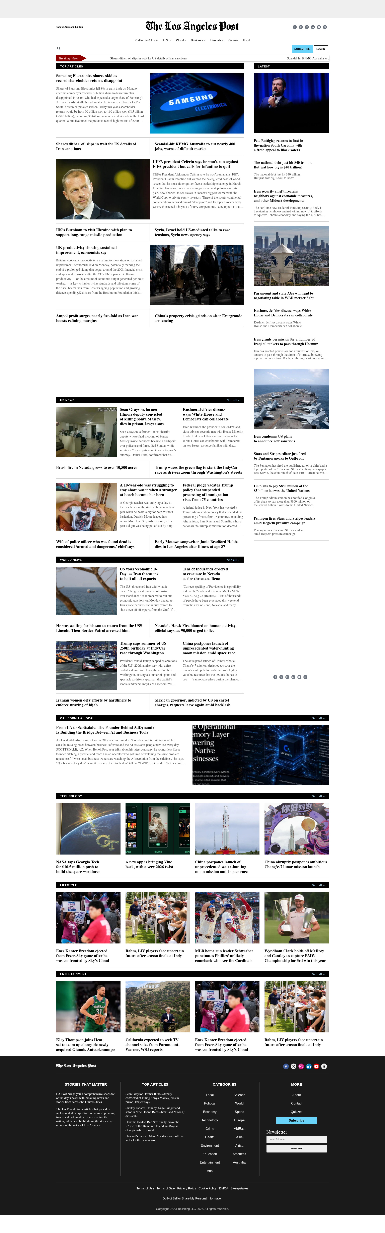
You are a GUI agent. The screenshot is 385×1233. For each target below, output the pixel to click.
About (296, 1095)
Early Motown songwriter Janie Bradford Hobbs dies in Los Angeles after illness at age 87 (196, 544)
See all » (233, 400)
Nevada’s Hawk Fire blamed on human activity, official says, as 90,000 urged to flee (195, 628)
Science (239, 1095)
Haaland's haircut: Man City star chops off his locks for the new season (154, 1138)
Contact (296, 1103)
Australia (239, 1162)
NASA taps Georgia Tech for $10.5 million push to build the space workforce (78, 867)
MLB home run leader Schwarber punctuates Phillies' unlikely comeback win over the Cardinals (224, 955)
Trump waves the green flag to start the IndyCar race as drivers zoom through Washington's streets (198, 470)
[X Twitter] (301, 27)
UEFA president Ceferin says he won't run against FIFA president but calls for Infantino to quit (195, 164)
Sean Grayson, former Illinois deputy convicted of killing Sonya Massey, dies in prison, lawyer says (142, 416)
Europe (239, 1120)
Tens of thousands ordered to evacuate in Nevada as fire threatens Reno (205, 574)
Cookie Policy (208, 1188)
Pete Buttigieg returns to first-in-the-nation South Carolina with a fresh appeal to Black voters (279, 145)
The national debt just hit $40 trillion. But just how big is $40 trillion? (283, 164)
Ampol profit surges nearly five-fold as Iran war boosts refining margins (97, 318)
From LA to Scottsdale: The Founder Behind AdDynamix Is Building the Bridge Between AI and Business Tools (105, 730)
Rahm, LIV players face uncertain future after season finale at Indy (155, 953)
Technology (210, 1120)
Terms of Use (145, 1188)
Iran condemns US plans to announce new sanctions (274, 438)
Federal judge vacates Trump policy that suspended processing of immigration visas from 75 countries (208, 492)
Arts (210, 1171)
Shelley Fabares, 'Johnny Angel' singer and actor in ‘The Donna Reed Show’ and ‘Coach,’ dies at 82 (155, 1112)
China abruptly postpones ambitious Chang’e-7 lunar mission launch (295, 864)
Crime (210, 1128)
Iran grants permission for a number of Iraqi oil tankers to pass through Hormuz (286, 341)
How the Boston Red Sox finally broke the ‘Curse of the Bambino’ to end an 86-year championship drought (152, 1126)
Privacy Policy (186, 1188)
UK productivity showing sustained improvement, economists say (86, 250)
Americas (239, 1154)
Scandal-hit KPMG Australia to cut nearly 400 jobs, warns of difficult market (307, 58)
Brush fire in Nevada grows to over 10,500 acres (96, 467)
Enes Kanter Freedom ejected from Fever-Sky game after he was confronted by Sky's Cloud (82, 955)
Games (233, 40)
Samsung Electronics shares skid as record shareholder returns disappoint (89, 78)
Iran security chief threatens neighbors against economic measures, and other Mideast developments (283, 196)
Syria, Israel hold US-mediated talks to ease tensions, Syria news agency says (192, 232)
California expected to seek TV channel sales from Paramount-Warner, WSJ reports (153, 1044)
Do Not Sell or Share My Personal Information (192, 1198)
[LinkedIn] (313, 27)
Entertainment (210, 1162)
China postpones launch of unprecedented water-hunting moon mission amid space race (209, 648)
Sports (239, 1112)
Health (210, 1137)
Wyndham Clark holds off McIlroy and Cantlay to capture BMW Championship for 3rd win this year (295, 955)
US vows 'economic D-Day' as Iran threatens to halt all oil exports (139, 574)
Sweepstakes (239, 1188)
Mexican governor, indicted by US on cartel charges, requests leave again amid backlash (192, 702)
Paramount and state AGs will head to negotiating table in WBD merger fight (284, 295)
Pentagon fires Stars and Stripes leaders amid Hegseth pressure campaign (284, 520)
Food (246, 40)
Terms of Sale (166, 1188)
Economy (210, 1112)
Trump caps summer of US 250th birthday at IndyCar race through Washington (143, 648)
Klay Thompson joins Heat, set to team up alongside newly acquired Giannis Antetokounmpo (85, 1044)
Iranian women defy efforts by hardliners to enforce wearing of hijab (93, 702)
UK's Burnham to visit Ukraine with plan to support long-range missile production (94, 232)
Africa (239, 1145)
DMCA (223, 1188)
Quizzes (296, 1112)
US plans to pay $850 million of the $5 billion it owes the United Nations (282, 488)
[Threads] (325, 27)
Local (210, 1095)
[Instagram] (307, 27)
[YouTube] (319, 27)
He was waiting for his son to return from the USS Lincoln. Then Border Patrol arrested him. (99, 628)
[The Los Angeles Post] (192, 27)
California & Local (146, 40)
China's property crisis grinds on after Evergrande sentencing (198, 318)
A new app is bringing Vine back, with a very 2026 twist (149, 864)
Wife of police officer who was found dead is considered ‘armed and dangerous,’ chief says (95, 544)
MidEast (239, 1128)
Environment (210, 1145)
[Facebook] (295, 27)
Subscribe (297, 1148)
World (239, 1103)
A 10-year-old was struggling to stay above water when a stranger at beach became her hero (148, 490)
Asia (239, 1137)
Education (210, 1154)
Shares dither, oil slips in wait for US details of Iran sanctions (120, 58)
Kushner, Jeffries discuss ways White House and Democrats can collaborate (206, 414)
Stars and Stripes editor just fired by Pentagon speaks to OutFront (280, 456)
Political (210, 1103)
